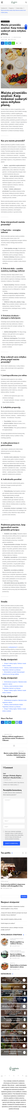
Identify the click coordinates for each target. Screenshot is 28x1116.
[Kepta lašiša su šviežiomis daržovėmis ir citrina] (4, 966)
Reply (4, 773)
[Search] (26, 2)
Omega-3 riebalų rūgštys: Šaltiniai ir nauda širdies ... (13, 777)
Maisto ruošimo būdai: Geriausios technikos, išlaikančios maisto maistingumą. (15, 755)
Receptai (12, 963)
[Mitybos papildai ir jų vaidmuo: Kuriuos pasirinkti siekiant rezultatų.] (4, 942)
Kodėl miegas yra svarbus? (8, 923)
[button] (23, 853)
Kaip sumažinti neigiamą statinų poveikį (11, 919)
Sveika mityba (4, 881)
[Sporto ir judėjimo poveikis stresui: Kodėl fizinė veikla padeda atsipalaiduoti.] (4, 954)
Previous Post (8, 734)
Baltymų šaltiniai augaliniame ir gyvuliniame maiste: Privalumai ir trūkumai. (13, 738)
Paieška (23, 896)
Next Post (21, 751)
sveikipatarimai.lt (12, 647)
